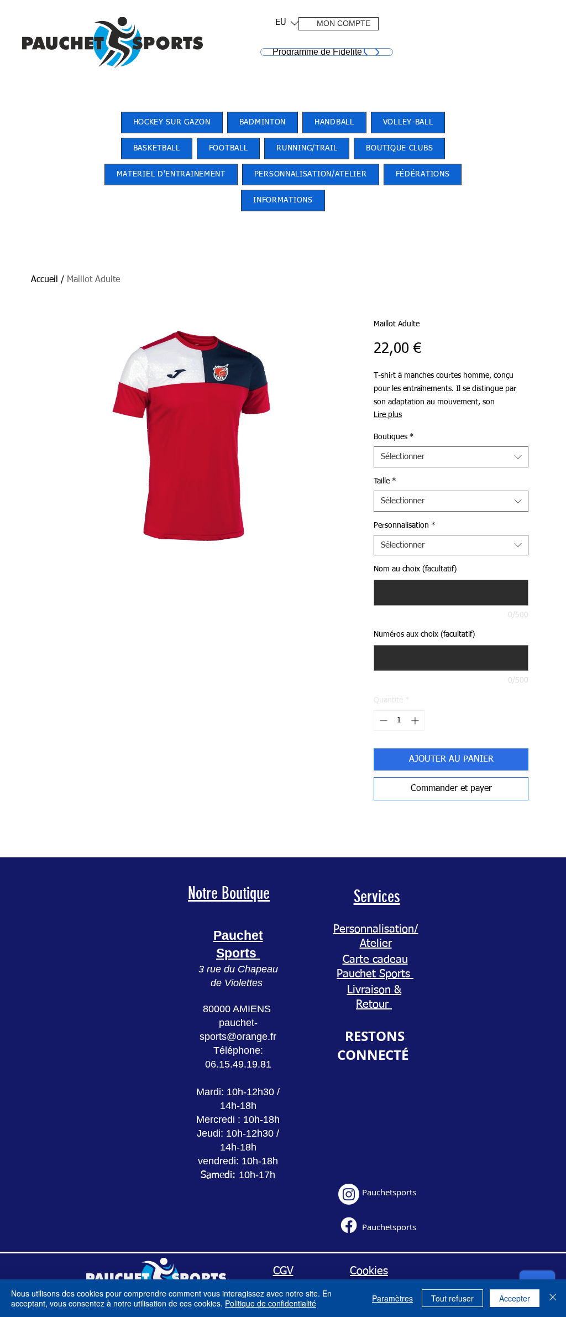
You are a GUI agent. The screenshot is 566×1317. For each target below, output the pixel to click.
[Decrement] (382, 720)
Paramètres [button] (392, 1298)
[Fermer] (552, 1298)
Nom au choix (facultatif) (415, 569)
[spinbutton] (399, 720)
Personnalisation (405, 525)
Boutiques (394, 437)
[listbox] (287, 23)
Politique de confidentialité (270, 1303)
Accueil (44, 279)
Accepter (514, 1298)
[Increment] (416, 720)
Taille (385, 481)
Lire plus (388, 415)
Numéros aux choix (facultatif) (424, 634)
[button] (283, 23)
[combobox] (451, 456)
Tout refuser (452, 1298)
